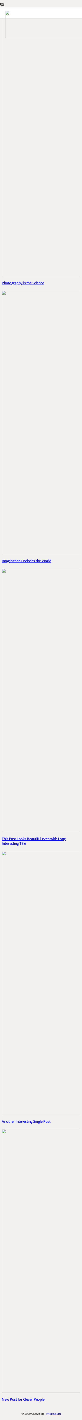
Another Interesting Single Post (26, 1121)
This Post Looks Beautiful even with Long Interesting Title (34, 841)
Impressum (53, 1414)
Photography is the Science (23, 283)
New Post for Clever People (23, 1399)
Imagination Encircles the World (26, 561)
